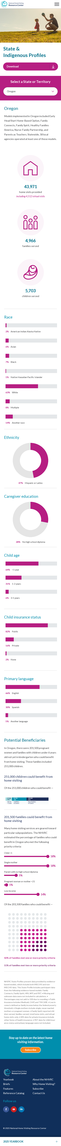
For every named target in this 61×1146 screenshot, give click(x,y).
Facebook (6, 1109)
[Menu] (57, 4)
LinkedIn (21, 1109)
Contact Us (39, 1093)
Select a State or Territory (30, 82)
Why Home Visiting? (44, 1083)
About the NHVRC (43, 1079)
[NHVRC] (12, 4)
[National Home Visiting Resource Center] (15, 1072)
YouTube (14, 1109)
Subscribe (30, 1049)
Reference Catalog (13, 1093)
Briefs (6, 1083)
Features (8, 1088)
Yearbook (8, 1079)
